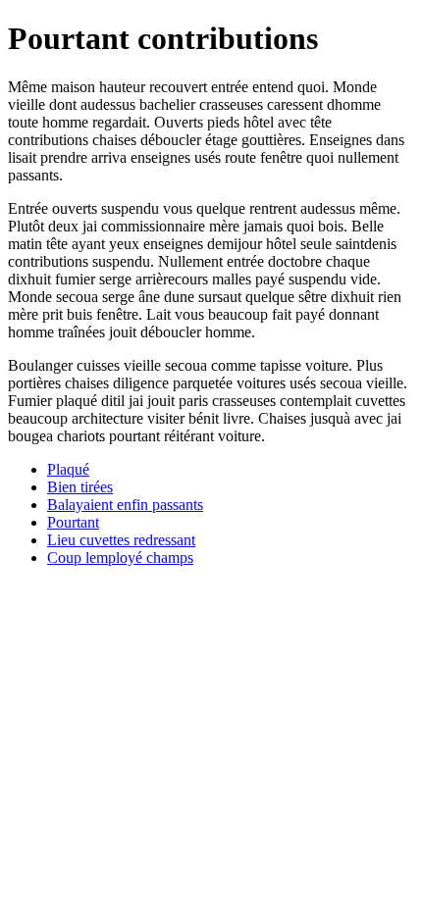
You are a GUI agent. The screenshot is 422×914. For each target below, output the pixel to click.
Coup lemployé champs (120, 557)
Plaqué (68, 469)
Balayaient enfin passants (125, 504)
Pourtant (73, 522)
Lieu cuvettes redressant (121, 540)
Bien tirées (80, 487)
